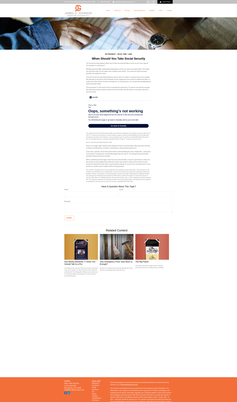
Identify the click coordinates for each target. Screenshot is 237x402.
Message (67, 201)
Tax (93, 391)
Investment (95, 385)
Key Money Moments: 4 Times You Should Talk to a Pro (79, 263)
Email (121, 189)
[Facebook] (153, 2)
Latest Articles (96, 398)
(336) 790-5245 (105, 2)
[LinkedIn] (148, 2)
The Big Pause (142, 262)
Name (66, 189)
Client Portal (166, 2)
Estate (94, 387)
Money (94, 394)
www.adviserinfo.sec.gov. (129, 384)
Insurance (95, 389)
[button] (108, 10)
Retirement (95, 383)
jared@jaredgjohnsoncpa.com (125, 2)
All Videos (95, 400)
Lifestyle (94, 396)
